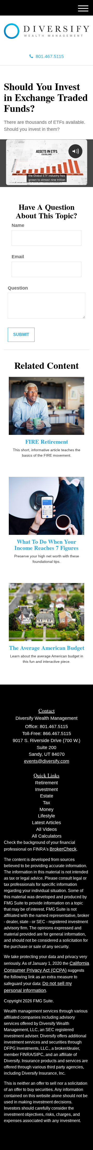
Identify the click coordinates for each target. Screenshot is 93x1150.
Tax (46, 802)
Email (18, 256)
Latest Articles (46, 822)
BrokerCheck (63, 849)
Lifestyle (46, 815)
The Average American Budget (46, 647)
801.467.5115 (50, 56)
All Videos (46, 829)
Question (18, 288)
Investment (46, 789)
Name (18, 225)
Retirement (46, 782)
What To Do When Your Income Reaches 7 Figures (46, 544)
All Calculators (46, 836)
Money (46, 809)
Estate (46, 796)
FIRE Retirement (46, 441)
